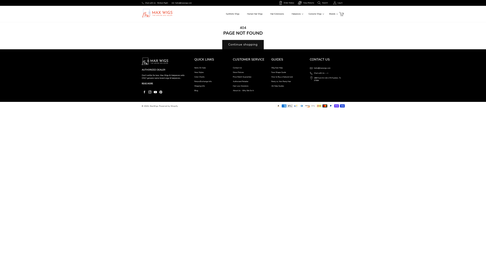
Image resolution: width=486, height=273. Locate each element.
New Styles (199, 72)
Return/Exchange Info (203, 81)
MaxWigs (154, 106)
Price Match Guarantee (242, 77)
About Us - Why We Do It (243, 90)
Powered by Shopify (168, 106)
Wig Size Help (277, 68)
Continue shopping (243, 44)
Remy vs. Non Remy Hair (281, 81)
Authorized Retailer (240, 81)
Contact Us (237, 68)
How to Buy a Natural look (282, 77)
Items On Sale (200, 68)
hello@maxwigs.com (183, 3)
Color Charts (199, 77)
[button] (322, 3)
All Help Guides (277, 86)
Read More (147, 83)
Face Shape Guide (278, 72)
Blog (196, 90)
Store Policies (238, 72)
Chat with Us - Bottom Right (156, 3)
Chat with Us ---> (321, 73)
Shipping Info (199, 86)
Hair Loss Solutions (240, 86)
